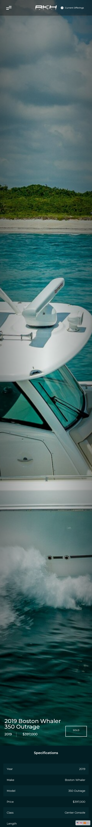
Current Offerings (74, 8)
